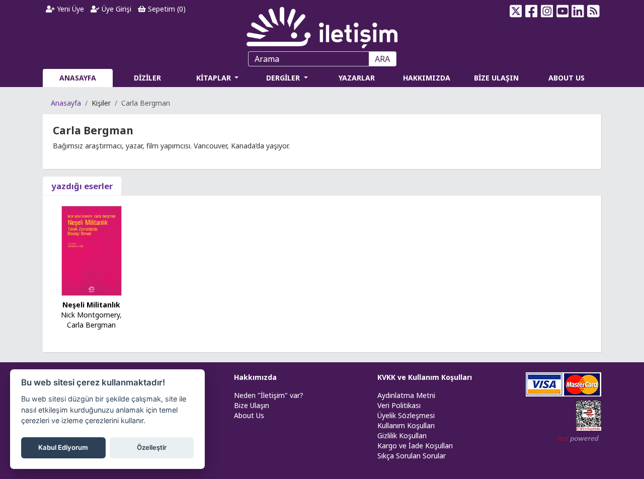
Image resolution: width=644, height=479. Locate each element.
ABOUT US (566, 78)
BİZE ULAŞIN (496, 78)
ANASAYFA (77, 78)
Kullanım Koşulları (406, 425)
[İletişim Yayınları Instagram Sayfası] (547, 11)
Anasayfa (66, 103)
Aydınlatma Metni (406, 395)
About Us (249, 415)
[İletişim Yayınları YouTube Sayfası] (562, 11)
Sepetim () (166, 9)
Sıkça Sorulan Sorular (411, 455)
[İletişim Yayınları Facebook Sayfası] (531, 11)
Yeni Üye (69, 9)
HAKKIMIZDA (426, 78)
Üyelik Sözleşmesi (406, 415)
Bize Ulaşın (251, 405)
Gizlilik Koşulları (402, 435)
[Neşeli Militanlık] (91, 250)
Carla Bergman (91, 325)
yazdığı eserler (82, 186)
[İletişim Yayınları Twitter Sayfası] (516, 11)
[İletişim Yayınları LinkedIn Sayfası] (578, 11)
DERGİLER (284, 78)
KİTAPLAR (214, 78)
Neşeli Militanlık (91, 304)
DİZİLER (147, 78)
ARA (382, 58)
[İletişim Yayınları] (322, 25)
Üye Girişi (115, 9)
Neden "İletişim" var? (268, 395)
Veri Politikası (399, 405)
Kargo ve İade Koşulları (415, 445)
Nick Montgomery (90, 315)
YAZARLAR (357, 78)
